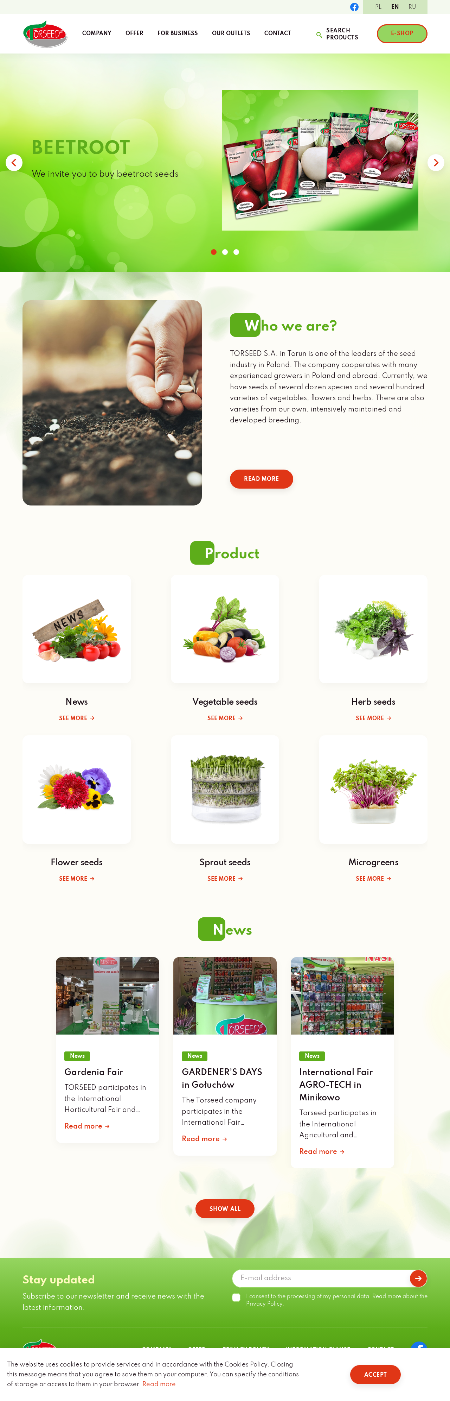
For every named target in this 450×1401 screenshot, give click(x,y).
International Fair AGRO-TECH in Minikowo (336, 1085)
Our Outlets (231, 34)
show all (225, 1209)
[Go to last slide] (14, 162)
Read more (261, 479)
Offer (134, 34)
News (77, 1056)
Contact (277, 34)
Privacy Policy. (265, 1304)
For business (178, 34)
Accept (375, 1375)
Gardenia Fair (93, 1072)
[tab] (213, 252)
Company (96, 34)
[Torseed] (45, 34)
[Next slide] (436, 162)
